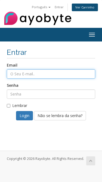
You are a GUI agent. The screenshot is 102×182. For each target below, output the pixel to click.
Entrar (59, 7)
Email (12, 65)
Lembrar (19, 105)
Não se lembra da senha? (60, 115)
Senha (12, 85)
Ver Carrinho (84, 7)
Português (40, 7)
